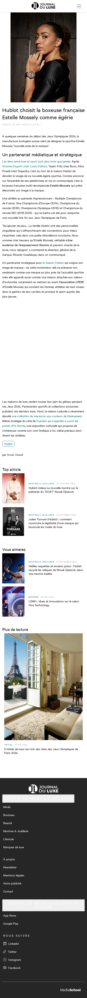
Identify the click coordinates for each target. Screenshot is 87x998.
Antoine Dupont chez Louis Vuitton (24, 166)
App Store (9, 915)
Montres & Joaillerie (15, 831)
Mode (6, 807)
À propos (9, 859)
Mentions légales (13, 875)
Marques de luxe (13, 847)
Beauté (7, 823)
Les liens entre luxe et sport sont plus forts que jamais (36, 161)
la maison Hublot (53, 263)
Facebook (13, 968)
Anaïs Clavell (31, 124)
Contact (8, 891)
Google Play (10, 923)
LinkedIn (13, 944)
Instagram (14, 960)
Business (9, 815)
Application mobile (43, 905)
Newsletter (10, 867)
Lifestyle (8, 839)
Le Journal (38, 798)
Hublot (8, 444)
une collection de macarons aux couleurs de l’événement (47, 416)
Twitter (12, 952)
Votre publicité (12, 883)
